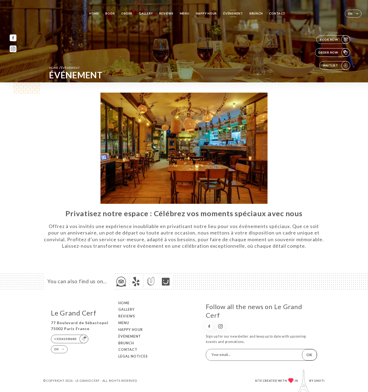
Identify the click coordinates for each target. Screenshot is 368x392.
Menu (184, 13)
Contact (277, 13)
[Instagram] (13, 49)
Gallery (146, 13)
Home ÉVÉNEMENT (64, 68)
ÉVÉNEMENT (233, 13)
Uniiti (319, 380)
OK (309, 354)
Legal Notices (133, 356)
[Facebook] (13, 37)
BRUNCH (256, 13)
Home (94, 13)
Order (126, 13)
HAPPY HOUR (206, 13)
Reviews (166, 13)
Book (110, 13)
